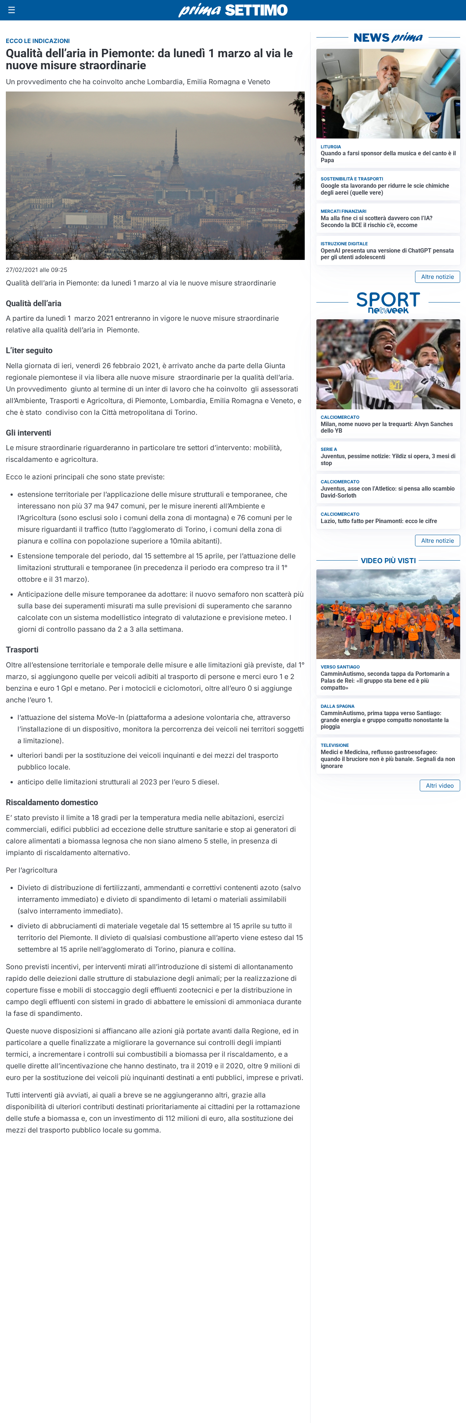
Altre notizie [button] (437, 276)
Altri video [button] (440, 785)
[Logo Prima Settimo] (233, 10)
